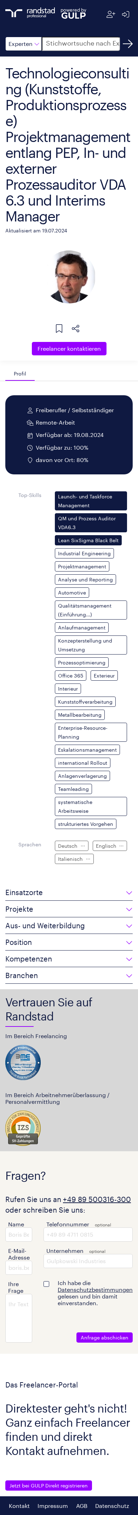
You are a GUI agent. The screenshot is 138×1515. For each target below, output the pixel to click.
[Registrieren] (111, 14)
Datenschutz (112, 1505)
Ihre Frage (15, 1287)
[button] (23, 44)
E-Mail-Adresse (19, 1254)
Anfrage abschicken (104, 1337)
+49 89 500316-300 (97, 1199)
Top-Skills (29, 495)
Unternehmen (65, 1250)
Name (16, 1224)
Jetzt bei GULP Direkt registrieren (49, 1486)
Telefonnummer (67, 1224)
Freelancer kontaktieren (69, 348)
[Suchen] (128, 44)
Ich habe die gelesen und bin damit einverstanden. (95, 1292)
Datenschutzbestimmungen (95, 1289)
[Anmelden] (125, 14)
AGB (81, 1505)
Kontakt (19, 1505)
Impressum (53, 1505)
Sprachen (29, 844)
